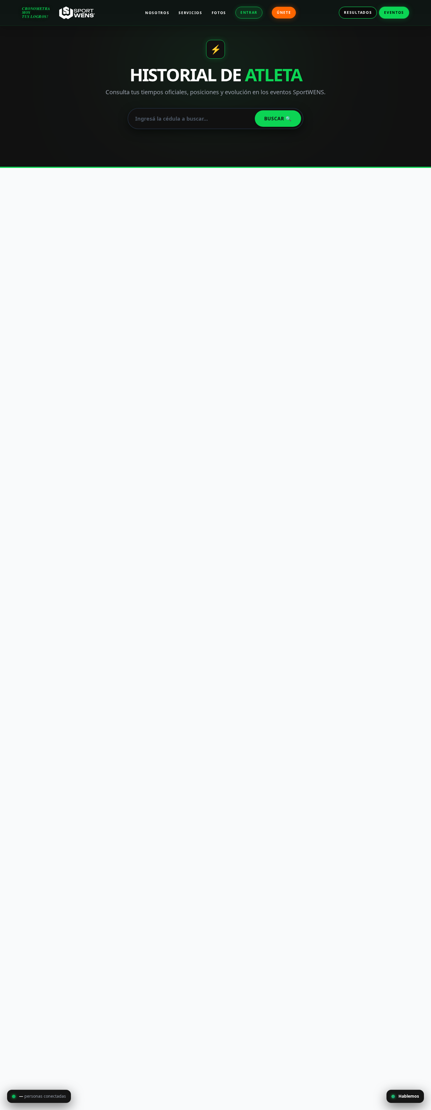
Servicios (190, 12)
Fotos (219, 12)
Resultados (358, 12)
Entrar (248, 12)
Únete (284, 12)
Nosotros (157, 12)
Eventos (394, 12)
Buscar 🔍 (278, 118)
